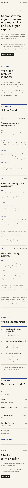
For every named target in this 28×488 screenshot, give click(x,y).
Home (20, 2)
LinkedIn (3, 480)
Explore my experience (7, 439)
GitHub (9, 480)
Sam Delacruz (4, 2)
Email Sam (5, 476)
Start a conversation (7, 54)
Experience (24, 2)
